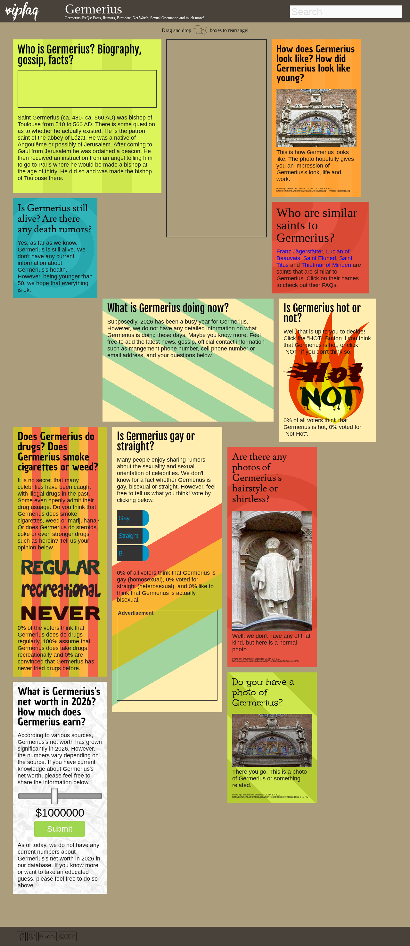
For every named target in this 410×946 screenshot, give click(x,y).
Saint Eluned (319, 258)
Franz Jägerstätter (299, 251)
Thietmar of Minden (326, 265)
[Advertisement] (216, 137)
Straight (128, 535)
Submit (59, 828)
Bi (121, 553)
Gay (124, 518)
